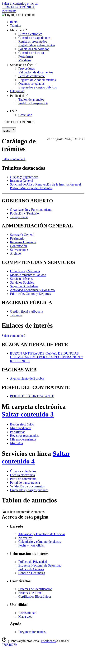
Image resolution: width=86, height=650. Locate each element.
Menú (7, 130)
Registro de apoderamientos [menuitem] (36, 45)
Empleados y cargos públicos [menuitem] (37, 87)
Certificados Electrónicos (34, 596)
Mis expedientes (20, 428)
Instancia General (21, 180)
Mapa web (25, 616)
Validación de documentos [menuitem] (35, 72)
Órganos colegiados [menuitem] (31, 83)
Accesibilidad (27, 613)
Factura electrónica (22, 475)
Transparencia (19, 217)
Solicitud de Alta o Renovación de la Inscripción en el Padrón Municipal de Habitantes (45, 186)
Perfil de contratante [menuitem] (31, 76)
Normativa (25, 538)
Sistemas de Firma (30, 592)
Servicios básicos (21, 278)
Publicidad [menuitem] (17, 95)
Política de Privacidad (32, 561)
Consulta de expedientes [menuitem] (34, 37)
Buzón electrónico (22, 424)
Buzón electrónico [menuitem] (30, 34)
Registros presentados (24, 435)
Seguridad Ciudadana (24, 286)
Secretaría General (22, 234)
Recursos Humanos (23, 242)
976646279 (9, 644)
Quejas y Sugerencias (24, 177)
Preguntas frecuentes (32, 632)
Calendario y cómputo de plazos (39, 541)
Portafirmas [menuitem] (25, 56)
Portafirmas (17, 432)
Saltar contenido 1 (13, 159)
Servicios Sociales (22, 282)
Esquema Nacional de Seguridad (39, 565)
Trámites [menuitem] (15, 25)
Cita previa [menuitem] (17, 91)
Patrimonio (17, 238)
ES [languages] (12, 111)
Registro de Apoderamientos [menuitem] (37, 80)
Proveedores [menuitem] (26, 68)
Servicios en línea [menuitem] (22, 65)
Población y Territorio (24, 213)
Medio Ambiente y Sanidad (28, 275)
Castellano (25, 115)
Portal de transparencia (25, 482)
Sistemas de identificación (35, 589)
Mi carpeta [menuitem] (17, 30)
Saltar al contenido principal (20, 3)
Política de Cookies (31, 569)
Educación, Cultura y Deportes (30, 293)
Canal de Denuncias (31, 573)
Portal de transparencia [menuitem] (33, 103)
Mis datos (16, 443)
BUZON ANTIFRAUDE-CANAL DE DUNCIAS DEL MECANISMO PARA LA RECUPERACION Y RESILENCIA (46, 357)
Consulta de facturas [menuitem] (31, 52)
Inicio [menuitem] (14, 22)
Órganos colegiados (23, 471)
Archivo (15, 253)
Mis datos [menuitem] (24, 60)
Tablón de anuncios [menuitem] (31, 99)
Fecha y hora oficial (31, 545)
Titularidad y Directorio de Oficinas (41, 534)
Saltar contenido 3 (28, 414)
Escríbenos (48, 641)
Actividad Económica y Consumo (32, 290)
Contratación (18, 246)
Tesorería (16, 315)
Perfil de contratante (23, 479)
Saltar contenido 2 (13, 335)
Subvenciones (19, 249)
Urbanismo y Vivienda (25, 271)
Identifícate (9, 11)
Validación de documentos (27, 486)
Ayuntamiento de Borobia (27, 378)
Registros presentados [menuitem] (32, 41)
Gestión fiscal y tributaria (26, 311)
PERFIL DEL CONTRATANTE (32, 396)
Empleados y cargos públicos (29, 490)
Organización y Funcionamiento (31, 209)
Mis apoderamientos (23, 439)
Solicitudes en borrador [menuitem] (33, 49)
